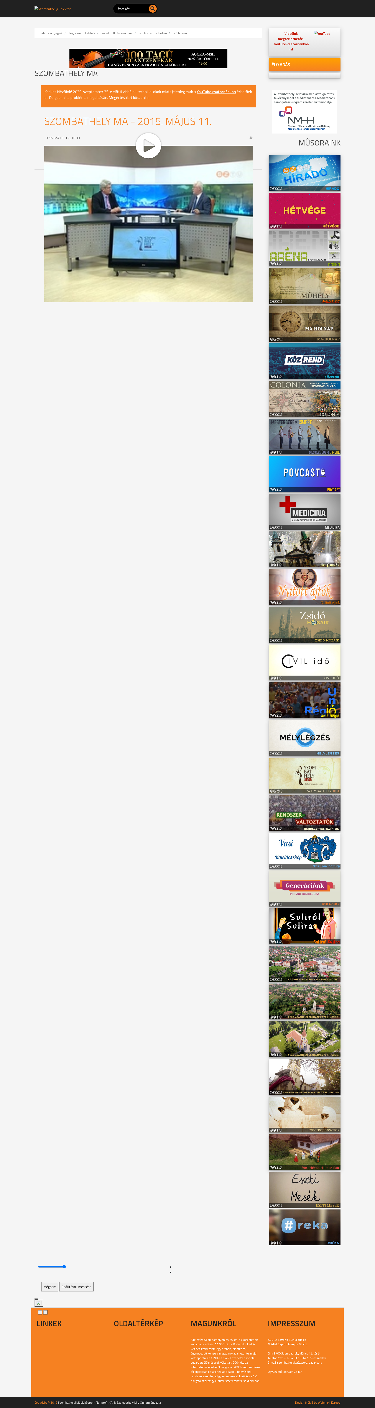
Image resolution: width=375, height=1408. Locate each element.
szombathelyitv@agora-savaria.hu (299, 1362)
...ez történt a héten (152, 33)
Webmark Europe (329, 1402)
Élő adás (280, 64)
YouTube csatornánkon (216, 92)
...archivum (179, 33)
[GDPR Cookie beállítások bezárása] (36, 1299)
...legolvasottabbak (81, 33)
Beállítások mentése (76, 1286)
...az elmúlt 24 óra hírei (116, 33)
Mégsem (49, 1286)
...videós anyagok (50, 33)
